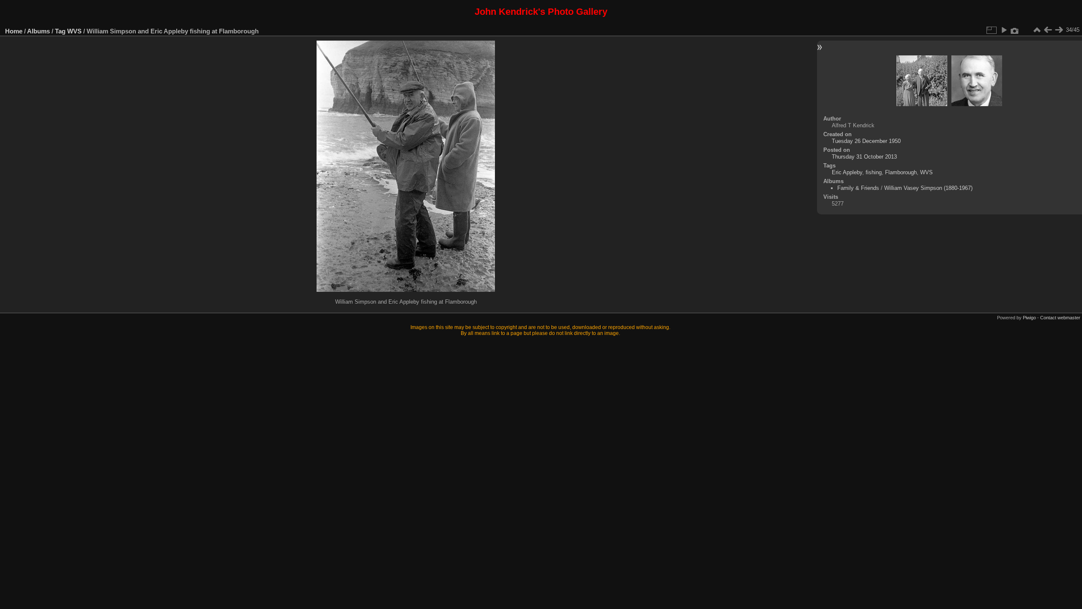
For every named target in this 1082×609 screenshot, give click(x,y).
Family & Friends (858, 188)
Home (13, 31)
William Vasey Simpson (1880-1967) (928, 188)
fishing (874, 172)
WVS (74, 31)
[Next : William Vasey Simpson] (1058, 30)
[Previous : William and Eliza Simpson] (1047, 30)
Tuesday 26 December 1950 (866, 141)
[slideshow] (1003, 30)
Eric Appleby (847, 172)
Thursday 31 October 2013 (864, 157)
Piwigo (1029, 317)
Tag (60, 31)
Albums (38, 31)
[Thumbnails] (1036, 30)
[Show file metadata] (1014, 30)
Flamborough (901, 172)
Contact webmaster (1060, 317)
